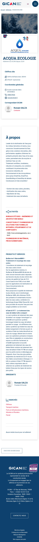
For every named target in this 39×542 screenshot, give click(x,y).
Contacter (17, 110)
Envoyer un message (12, 451)
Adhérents (8, 10)
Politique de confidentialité (19, 532)
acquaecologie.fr (13, 98)
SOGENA (19, 537)
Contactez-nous (19, 516)
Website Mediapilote (19, 534)
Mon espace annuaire (19, 539)
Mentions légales (19, 530)
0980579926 (11, 95)
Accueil (3, 10)
